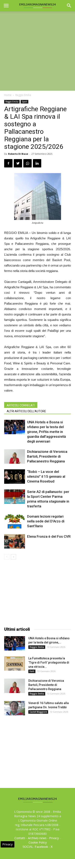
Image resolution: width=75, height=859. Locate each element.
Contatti (19, 838)
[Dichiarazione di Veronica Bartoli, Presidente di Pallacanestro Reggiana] (14, 456)
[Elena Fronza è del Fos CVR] (14, 541)
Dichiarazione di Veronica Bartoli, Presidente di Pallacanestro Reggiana (47, 456)
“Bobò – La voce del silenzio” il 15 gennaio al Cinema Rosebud (46, 476)
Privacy (54, 838)
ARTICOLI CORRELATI (21, 405)
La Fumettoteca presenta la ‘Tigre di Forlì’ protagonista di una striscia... (48, 662)
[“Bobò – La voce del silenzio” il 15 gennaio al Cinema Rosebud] (14, 476)
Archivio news (37, 838)
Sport (24, 101)
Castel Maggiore (38, 711)
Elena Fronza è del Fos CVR (49, 536)
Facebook (41, 846)
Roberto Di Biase (18, 153)
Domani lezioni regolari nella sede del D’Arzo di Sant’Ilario (45, 521)
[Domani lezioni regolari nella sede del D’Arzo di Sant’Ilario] (14, 521)
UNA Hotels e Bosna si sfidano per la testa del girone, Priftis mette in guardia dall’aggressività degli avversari (46, 431)
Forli (32, 671)
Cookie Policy (38, 842)
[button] (69, 5)
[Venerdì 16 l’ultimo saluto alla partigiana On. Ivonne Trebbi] (14, 708)
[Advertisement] (37, 51)
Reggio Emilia (23, 95)
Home (7, 95)
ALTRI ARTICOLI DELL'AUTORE (26, 411)
